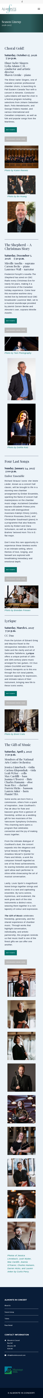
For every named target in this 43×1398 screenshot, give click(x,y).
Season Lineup (9, 1312)
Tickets (7, 1319)
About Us (8, 1305)
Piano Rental (8, 1325)
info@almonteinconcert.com (16, 1355)
